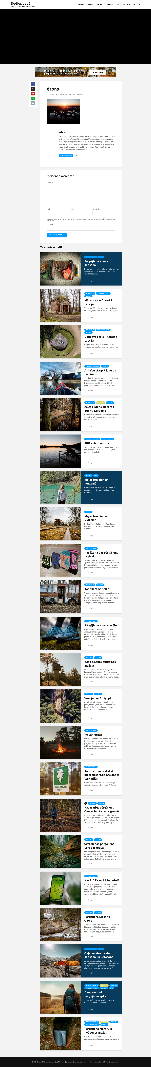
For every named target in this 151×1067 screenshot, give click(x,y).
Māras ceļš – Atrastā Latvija (98, 302)
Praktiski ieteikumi (91, 257)
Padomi (110, 4)
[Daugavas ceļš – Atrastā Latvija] (60, 342)
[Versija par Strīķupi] (60, 706)
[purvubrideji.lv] (75, 72)
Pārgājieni (89, 657)
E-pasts (72, 209)
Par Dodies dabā (123, 4)
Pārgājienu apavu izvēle (100, 625)
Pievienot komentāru (76, 94)
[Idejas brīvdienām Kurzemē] (60, 487)
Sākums (81, 4)
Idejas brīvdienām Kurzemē (96, 481)
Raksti (90, 4)
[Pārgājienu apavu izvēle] (60, 633)
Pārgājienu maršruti (92, 988)
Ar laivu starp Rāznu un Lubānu (100, 372)
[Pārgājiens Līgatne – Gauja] (60, 924)
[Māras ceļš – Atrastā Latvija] (60, 305)
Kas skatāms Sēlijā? (97, 589)
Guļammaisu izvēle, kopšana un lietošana (98, 955)
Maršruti (100, 4)
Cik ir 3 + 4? (51, 224)
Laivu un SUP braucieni (92, 366)
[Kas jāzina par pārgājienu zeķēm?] (60, 560)
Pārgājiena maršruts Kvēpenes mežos (98, 1030)
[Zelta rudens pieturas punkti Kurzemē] (60, 414)
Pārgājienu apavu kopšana (96, 263)
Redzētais (88, 296)
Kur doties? (100, 402)
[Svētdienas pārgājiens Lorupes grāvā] (60, 851)
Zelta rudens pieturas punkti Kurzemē (99, 408)
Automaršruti (90, 293)
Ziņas (100, 257)
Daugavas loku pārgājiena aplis (95, 994)
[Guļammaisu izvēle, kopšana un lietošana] (60, 961)
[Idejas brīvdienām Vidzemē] (60, 524)
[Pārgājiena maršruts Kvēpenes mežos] (60, 1034)
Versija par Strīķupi (97, 698)
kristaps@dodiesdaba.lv (111, 1062)
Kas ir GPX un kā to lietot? (101, 880)
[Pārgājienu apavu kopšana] (60, 269)
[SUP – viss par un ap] (60, 451)
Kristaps (52, 94)
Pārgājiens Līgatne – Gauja (98, 918)
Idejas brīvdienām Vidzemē (96, 518)
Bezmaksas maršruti (103, 293)
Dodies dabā (20, 3)
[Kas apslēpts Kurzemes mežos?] (60, 669)
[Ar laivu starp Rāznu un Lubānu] (60, 378)
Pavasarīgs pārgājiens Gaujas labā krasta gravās (101, 809)
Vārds (49, 209)
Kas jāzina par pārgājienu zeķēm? (101, 554)
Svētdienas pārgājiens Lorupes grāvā (99, 845)
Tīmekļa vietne (97, 209)
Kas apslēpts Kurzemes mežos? (100, 663)
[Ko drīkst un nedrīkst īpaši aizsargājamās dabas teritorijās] (60, 779)
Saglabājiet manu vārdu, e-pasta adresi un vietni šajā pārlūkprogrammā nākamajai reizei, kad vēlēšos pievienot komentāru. (81, 220)
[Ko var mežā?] (60, 742)
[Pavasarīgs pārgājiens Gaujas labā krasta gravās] (60, 815)
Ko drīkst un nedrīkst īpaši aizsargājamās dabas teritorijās (101, 774)
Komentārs (50, 182)
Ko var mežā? (93, 734)
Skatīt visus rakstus (66, 155)
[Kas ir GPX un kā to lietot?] (60, 888)
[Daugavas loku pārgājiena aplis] (60, 997)
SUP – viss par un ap (97, 443)
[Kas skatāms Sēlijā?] (60, 597)
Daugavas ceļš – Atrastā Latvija (100, 338)
